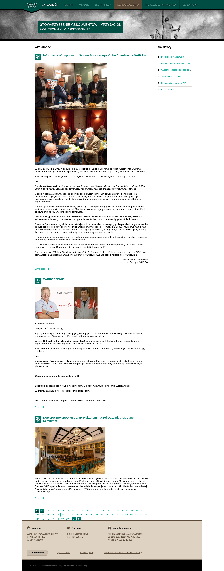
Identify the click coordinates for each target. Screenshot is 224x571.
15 (117, 510)
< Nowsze (42, 511)
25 (57, 514)
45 (42, 518)
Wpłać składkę (63, 552)
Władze (84, 4)
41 (136, 514)
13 (107, 510)
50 (67, 518)
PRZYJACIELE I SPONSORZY (160, 4)
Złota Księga (103, 4)
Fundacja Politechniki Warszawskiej (177, 63)
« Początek (37, 511)
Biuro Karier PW (168, 90)
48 (57, 518)
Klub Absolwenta (128, 4)
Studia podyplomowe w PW (173, 83)
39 (126, 514)
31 (87, 514)
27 (67, 514)
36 (111, 514)
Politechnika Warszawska (172, 57)
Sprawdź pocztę (87, 552)
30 (82, 514)
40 (131, 514)
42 (141, 514)
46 (47, 518)
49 (62, 518)
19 (137, 510)
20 (142, 510)
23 (47, 514)
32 (92, 514)
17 (127, 510)
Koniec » (79, 519)
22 (42, 514)
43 (146, 514)
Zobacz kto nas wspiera (171, 76)
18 (132, 510)
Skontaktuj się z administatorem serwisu (122, 552)
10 (93, 510)
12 (102, 510)
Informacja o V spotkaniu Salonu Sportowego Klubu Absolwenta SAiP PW (94, 55)
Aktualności (50, 4)
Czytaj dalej (40, 269)
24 (52, 514)
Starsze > (74, 519)
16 (122, 510)
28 (72, 514)
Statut (68, 4)
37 (116, 514)
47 (52, 518)
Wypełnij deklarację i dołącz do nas (177, 70)
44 (38, 518)
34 (102, 514)
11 (97, 510)
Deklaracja (190, 4)
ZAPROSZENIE (53, 279)
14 (112, 510)
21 (38, 514)
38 (121, 514)
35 (106, 514)
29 (77, 514)
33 (97, 514)
